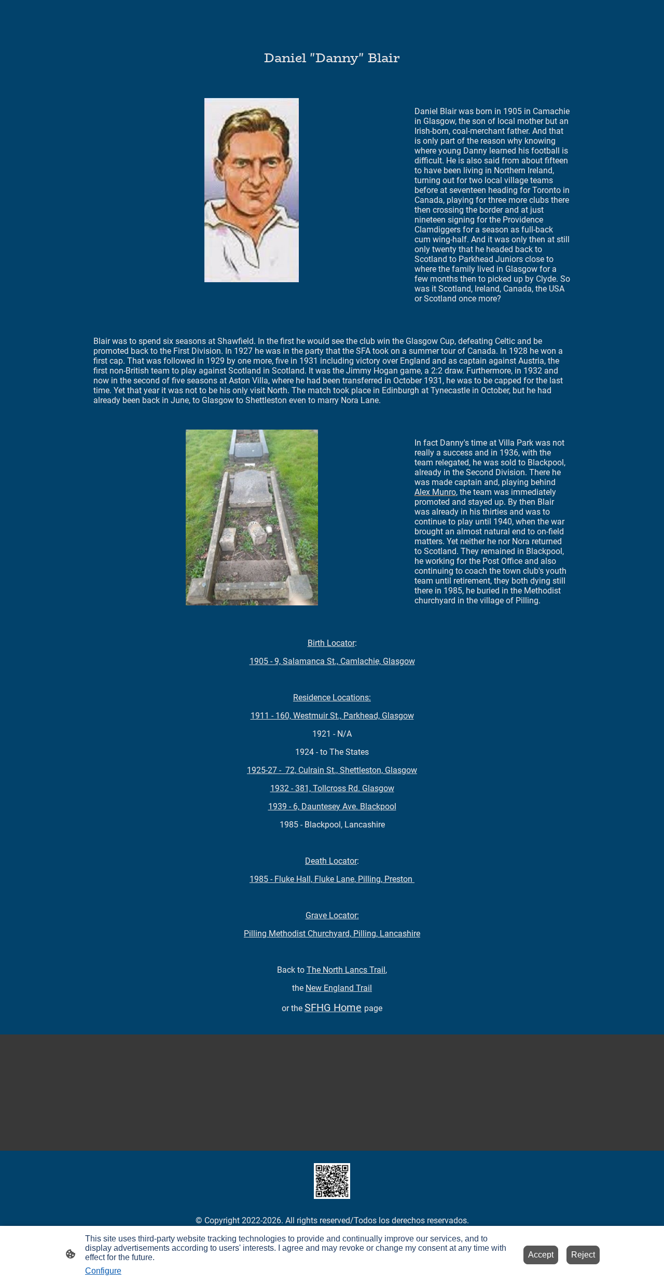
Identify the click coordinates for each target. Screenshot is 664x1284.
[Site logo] (332, 1181)
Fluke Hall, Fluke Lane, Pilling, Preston (332, 879)
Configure (103, 1270)
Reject (583, 1254)
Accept (541, 1254)
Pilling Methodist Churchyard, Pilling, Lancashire (332, 933)
